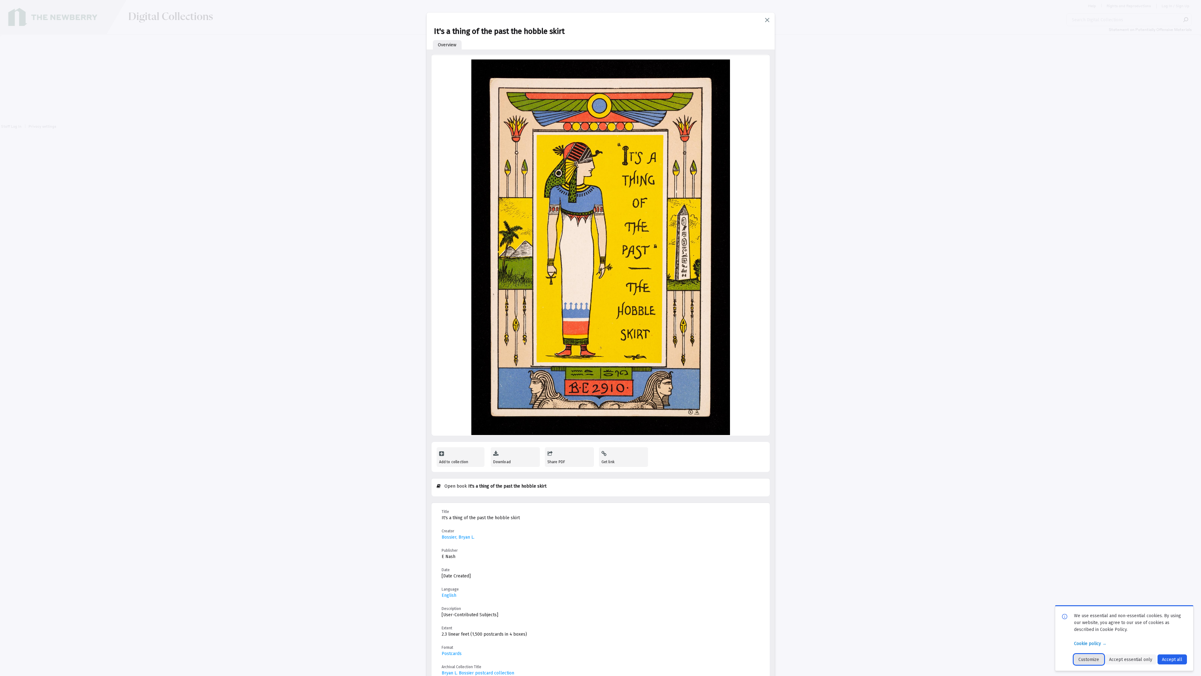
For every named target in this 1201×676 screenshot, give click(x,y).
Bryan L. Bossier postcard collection (478, 673)
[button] (767, 20)
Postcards (452, 653)
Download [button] (502, 462)
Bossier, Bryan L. (458, 537)
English (449, 595)
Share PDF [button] (556, 462)
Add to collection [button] (454, 462)
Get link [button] (608, 462)
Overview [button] (447, 45)
